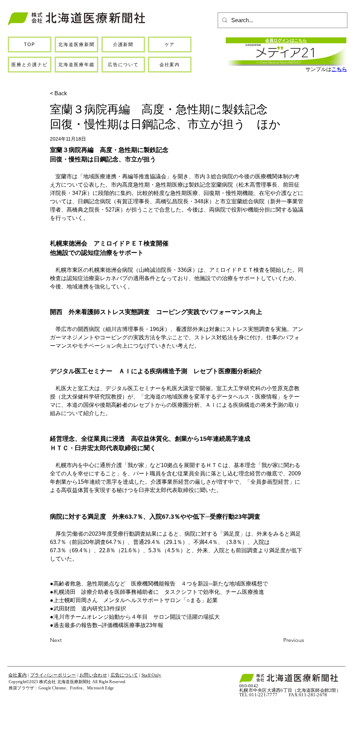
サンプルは (318, 69)
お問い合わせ (93, 675)
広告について (124, 675)
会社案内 (17, 675)
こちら (339, 69)
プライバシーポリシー (53, 675)
